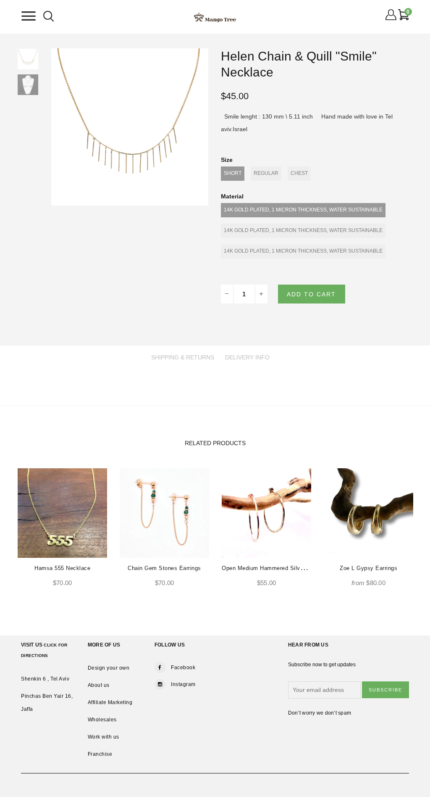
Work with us (103, 737)
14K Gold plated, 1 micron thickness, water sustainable (303, 210)
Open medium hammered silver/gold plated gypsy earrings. (302, 568)
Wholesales (102, 720)
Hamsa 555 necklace (62, 568)
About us (99, 685)
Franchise (100, 754)
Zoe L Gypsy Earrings (368, 568)
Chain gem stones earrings (164, 568)
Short (232, 173)
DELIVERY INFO (247, 357)
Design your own (109, 668)
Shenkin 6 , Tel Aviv (45, 679)
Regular (266, 173)
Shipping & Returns (182, 357)
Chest (299, 173)
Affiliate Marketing (110, 702)
